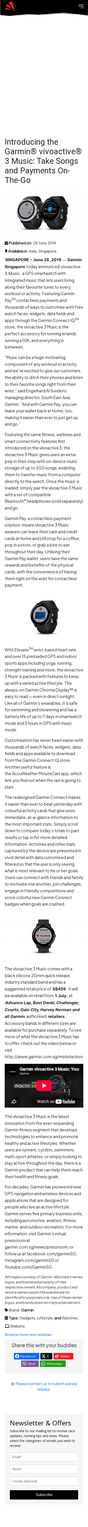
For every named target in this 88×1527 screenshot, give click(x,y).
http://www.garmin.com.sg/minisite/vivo (44, 1056)
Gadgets (27, 1317)
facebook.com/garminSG (51, 1253)
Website (17, 1326)
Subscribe (44, 1495)
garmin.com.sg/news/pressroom (36, 1247)
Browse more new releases (28, 1334)
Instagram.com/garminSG (29, 1260)
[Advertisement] (44, 81)
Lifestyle (45, 1317)
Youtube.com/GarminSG (28, 1267)
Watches (70, 1317)
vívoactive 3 (50, 447)
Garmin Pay (15, 518)
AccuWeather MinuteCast (36, 773)
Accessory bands (21, 1023)
